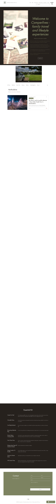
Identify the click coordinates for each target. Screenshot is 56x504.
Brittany (27, 85)
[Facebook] (53, 2)
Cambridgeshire (32, 85)
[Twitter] (28, 499)
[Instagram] (50, 2)
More (38, 85)
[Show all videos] (28, 81)
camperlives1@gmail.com (15, 478)
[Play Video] (28, 75)
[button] (47, 85)
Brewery (23, 85)
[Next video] (40, 73)
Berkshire (13, 85)
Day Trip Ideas (31, 98)
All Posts (8, 85)
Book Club (18, 85)
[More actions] (46, 96)
